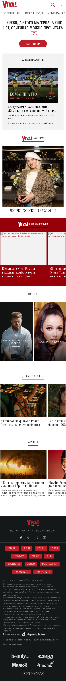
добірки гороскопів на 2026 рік (33, 211)
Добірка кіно (33, 376)
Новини (11, 548)
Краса (41, 548)
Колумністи (43, 572)
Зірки (27, 548)
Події (55, 548)
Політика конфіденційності (45, 640)
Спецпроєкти (33, 60)
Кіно (49, 556)
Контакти (27, 531)
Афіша (33, 442)
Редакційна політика (12, 644)
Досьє (33, 294)
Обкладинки (49, 564)
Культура (18, 556)
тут (34, 33)
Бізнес (31, 564)
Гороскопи (22, 572)
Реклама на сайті (46, 531)
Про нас (14, 531)
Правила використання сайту (17, 640)
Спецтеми (14, 564)
